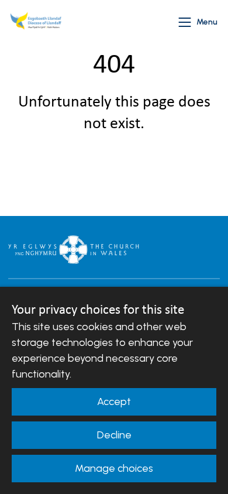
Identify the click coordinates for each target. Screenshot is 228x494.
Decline (114, 434)
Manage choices (114, 468)
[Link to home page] (37, 22)
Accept (114, 401)
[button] (185, 22)
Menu (206, 22)
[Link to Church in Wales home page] (73, 249)
